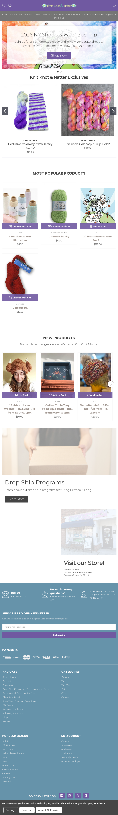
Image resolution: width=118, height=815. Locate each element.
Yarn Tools (66, 685)
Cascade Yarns (10, 769)
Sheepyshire (9, 777)
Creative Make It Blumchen (20, 238)
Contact (6, 681)
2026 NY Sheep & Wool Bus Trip (97, 238)
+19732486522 (18, 596)
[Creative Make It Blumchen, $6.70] (20, 206)
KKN (4, 757)
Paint (64, 689)
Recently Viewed (70, 757)
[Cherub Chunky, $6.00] (59, 206)
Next (111, 384)
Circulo (6, 773)
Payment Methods (12, 709)
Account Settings (70, 761)
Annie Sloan (8, 765)
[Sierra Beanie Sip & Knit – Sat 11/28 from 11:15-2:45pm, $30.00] (95, 375)
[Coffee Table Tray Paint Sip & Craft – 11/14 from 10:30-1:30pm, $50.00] (57, 375)
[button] (59, 55)
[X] (78, 795)
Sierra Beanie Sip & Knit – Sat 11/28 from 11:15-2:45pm (95, 408)
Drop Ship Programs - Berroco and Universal (26, 689)
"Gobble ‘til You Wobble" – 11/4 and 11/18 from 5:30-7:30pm (19, 408)
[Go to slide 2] (60, 71)
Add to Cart (99, 226)
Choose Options (21, 226)
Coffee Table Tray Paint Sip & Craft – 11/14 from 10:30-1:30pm (57, 408)
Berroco (6, 761)
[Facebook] (62, 795)
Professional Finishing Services (18, 693)
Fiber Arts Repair (11, 697)
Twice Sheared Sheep (14, 753)
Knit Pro (6, 741)
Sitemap (7, 721)
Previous (4, 384)
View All (6, 781)
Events (65, 677)
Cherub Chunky (59, 236)
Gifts (63, 693)
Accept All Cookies (48, 810)
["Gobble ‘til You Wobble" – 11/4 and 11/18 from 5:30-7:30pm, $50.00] (19, 375)
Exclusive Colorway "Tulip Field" (88, 144)
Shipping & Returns (12, 713)
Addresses (66, 749)
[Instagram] (70, 795)
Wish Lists (66, 753)
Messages (66, 745)
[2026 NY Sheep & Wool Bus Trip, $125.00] (98, 206)
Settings (11, 810)
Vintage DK (20, 308)
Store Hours (9, 677)
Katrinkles (7, 749)
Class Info (7, 685)
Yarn (63, 681)
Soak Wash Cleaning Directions (19, 701)
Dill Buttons (8, 745)
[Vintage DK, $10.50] (20, 277)
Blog (5, 717)
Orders (65, 741)
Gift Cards (7, 705)
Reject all (27, 810)
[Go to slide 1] (58, 71)
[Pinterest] (86, 795)
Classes (65, 697)
